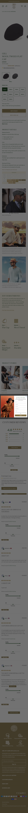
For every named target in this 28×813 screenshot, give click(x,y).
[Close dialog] (26, 396)
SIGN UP (21, 415)
